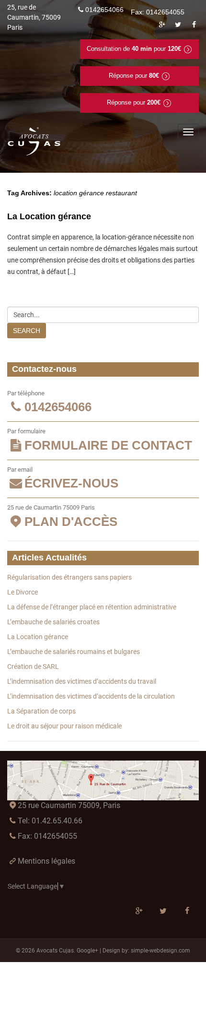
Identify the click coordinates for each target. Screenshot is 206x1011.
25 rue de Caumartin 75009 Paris (62, 516)
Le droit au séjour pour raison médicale (64, 726)
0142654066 (104, 9)
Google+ (87, 950)
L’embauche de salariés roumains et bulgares (73, 651)
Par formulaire (99, 440)
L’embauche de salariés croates (53, 622)
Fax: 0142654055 (47, 836)
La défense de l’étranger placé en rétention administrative (91, 607)
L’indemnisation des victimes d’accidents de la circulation (91, 696)
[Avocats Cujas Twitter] (178, 24)
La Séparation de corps (41, 711)
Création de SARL (33, 666)
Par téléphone (49, 402)
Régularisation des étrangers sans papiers (69, 577)
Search (26, 330)
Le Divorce (22, 592)
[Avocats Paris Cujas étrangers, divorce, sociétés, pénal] (34, 141)
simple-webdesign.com (160, 950)
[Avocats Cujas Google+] (162, 24)
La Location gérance (49, 216)
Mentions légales (46, 861)
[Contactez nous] (103, 780)
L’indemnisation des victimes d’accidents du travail (81, 681)
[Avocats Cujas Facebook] (194, 24)
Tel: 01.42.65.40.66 (50, 820)
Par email (62, 478)
